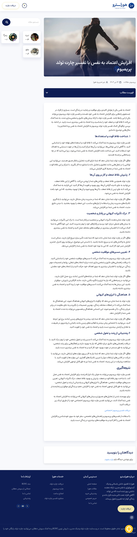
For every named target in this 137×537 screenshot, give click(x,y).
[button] (47, 93)
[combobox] (26, 22)
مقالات (126, 82)
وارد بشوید (109, 459)
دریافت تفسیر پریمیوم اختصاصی (117, 410)
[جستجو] (6, 22)
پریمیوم (133, 82)
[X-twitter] (27, 506)
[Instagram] (18, 506)
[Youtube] (23, 506)
